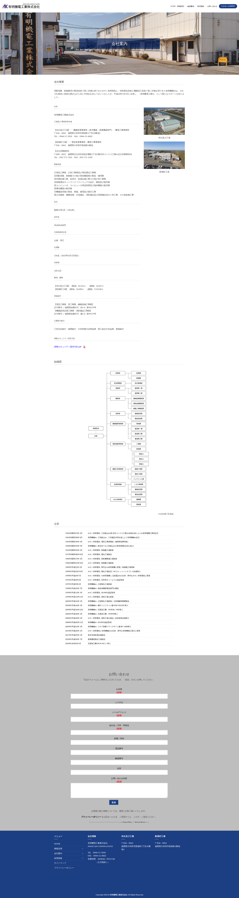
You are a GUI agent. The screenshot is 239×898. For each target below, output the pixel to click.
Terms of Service (140, 822)
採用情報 (200, 6)
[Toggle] (82, 848)
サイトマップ (60, 863)
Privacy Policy (127, 822)
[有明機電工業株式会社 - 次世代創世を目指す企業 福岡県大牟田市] (21, 6)
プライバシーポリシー (91, 816)
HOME (173, 6)
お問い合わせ (212, 6)
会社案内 (190, 6)
